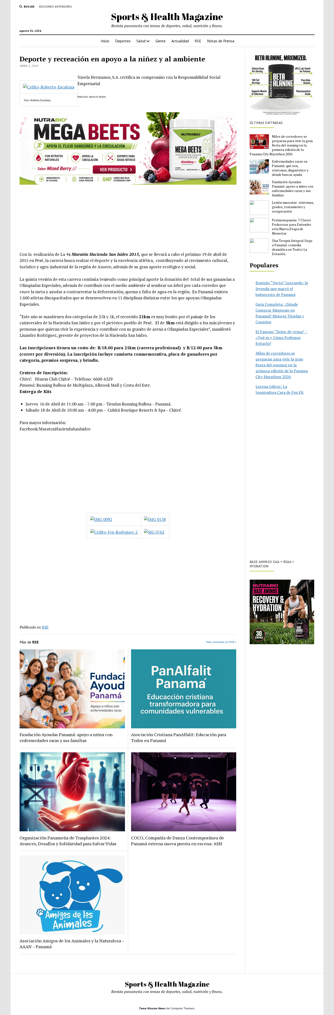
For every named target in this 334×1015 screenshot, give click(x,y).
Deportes (123, 40)
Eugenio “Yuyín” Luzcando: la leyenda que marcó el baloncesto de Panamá (282, 288)
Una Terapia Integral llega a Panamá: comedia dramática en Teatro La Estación (292, 247)
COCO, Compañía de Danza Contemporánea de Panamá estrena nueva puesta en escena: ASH (177, 840)
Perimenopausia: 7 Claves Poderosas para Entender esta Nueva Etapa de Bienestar (291, 227)
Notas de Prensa (220, 40)
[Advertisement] (128, 472)
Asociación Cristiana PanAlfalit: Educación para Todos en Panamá (178, 737)
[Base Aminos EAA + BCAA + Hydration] (282, 612)
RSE (198, 40)
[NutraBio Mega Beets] (128, 183)
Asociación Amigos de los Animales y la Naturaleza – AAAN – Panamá (72, 943)
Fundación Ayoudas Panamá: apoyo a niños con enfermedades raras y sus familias (66, 737)
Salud (140, 40)
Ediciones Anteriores (55, 6)
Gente (161, 40)
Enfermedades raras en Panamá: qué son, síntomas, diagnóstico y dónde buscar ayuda (290, 168)
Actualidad (180, 40)
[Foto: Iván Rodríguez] (155, 519)
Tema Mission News (152, 1008)
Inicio (105, 40)
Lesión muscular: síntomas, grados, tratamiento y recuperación (293, 207)
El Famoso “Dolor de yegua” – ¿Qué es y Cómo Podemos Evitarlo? (281, 337)
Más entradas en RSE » (221, 642)
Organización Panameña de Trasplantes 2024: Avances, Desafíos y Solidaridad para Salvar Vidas (68, 840)
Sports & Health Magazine (167, 16)
